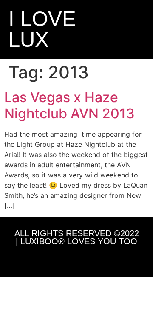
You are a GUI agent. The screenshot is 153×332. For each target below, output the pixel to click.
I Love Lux (42, 29)
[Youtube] (96, 259)
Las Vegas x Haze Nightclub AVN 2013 (69, 105)
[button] (118, 29)
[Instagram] (57, 259)
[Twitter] (76, 259)
